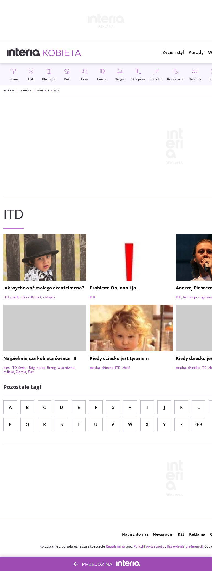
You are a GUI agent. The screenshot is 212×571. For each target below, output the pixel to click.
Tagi (39, 90)
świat (22, 367)
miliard (8, 371)
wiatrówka (66, 367)
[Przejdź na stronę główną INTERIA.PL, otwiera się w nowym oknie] (24, 52)
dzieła (15, 297)
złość (126, 367)
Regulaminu (115, 546)
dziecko (107, 367)
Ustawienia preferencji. (185, 546)
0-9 (198, 424)
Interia (8, 90)
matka (95, 367)
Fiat (31, 371)
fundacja (190, 297)
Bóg (32, 367)
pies (6, 367)
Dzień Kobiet (31, 297)
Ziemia (21, 371)
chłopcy (49, 297)
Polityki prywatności (149, 546)
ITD (6, 297)
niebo (40, 367)
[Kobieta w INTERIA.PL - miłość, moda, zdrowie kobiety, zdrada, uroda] (62, 52)
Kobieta (25, 90)
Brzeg (51, 367)
